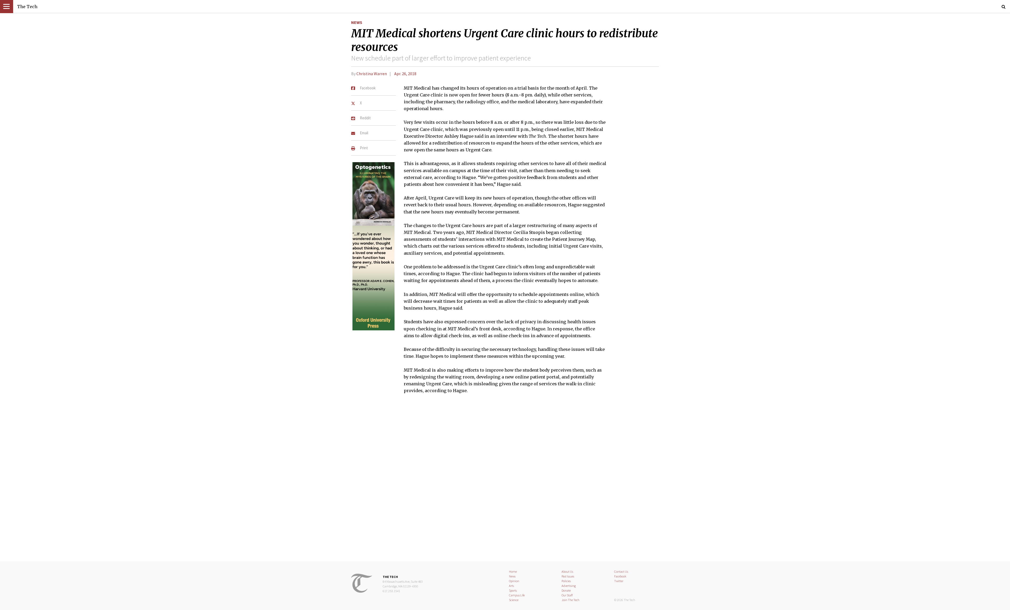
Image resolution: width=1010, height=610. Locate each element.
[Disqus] (505, 480)
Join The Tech (570, 600)
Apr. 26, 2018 (405, 73)
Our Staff (567, 595)
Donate (566, 590)
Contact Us (621, 571)
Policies (566, 581)
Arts (511, 586)
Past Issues (568, 576)
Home (513, 571)
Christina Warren (371, 73)
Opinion (514, 581)
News (356, 22)
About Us (567, 571)
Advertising (569, 586)
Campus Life (517, 595)
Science (513, 600)
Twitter (618, 581)
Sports (513, 590)
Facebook (620, 576)
